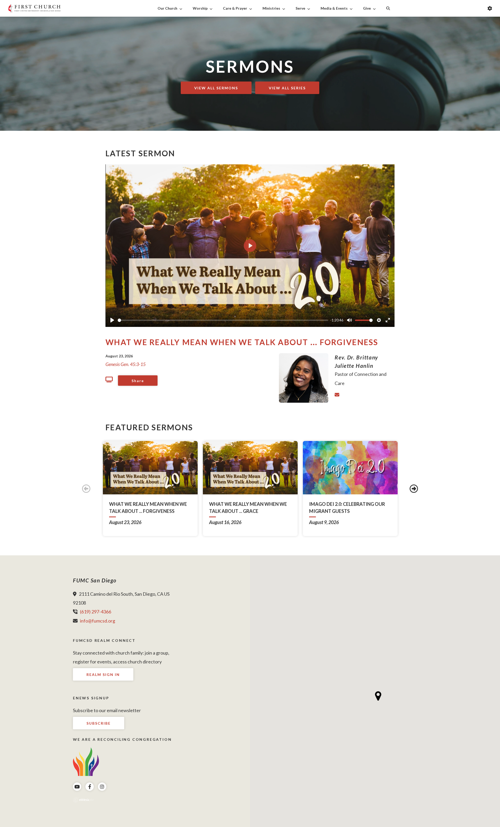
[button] (378, 696)
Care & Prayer (235, 8)
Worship (200, 8)
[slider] (223, 320)
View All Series (287, 88)
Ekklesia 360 (83, 800)
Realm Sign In (103, 674)
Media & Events (334, 8)
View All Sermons (216, 88)
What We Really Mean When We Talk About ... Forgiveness (241, 342)
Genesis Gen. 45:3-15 (125, 364)
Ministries (271, 8)
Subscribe (98, 723)
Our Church (167, 8)
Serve (300, 8)
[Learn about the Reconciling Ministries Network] (86, 761)
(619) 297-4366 (95, 611)
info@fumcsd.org (97, 621)
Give (367, 8)
